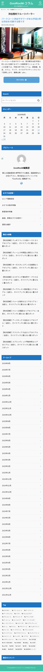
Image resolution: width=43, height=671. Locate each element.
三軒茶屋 (33, 639)
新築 (12, 646)
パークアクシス (16, 630)
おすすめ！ (7, 610)
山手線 (5, 646)
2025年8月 (6, 428)
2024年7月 (6, 511)
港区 (25, 646)
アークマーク (29, 610)
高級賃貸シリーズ (30, 649)
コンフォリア (17, 620)
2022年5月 (6, 556)
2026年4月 (6, 389)
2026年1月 (6, 395)
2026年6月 (6, 376)
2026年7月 (6, 370)
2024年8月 (6, 505)
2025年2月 (6, 466)
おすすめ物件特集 (9, 205)
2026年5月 (6, 383)
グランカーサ (18, 617)
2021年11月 (6, 595)
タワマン (13, 626)
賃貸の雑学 (6, 225)
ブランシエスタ (28, 630)
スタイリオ (20, 623)
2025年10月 (6, 415)
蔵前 (5, 649)
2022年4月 (6, 563)
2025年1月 (6, 473)
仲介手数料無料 (8, 642)
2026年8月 (6, 363)
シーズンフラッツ (9, 623)
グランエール (7, 617)
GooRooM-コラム (21, 3)
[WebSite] (21, 183)
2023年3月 (6, 531)
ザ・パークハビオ (29, 620)
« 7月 (4, 139)
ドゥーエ (6, 630)
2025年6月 (6, 440)
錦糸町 (11, 649)
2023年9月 (6, 524)
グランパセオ (29, 617)
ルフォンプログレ (22, 639)
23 (39, 130)
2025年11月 (6, 408)
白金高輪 (32, 646)
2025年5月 (6, 447)
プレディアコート (34, 633)
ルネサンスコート (9, 639)
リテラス (25, 636)
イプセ (18, 613)
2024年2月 (6, 518)
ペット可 (17, 636)
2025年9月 (6, 421)
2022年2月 (6, 576)
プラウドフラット (21, 633)
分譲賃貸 (18, 642)
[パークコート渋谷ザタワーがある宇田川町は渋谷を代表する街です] (21, 58)
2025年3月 (6, 460)
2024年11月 (6, 486)
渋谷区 (19, 646)
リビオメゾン (35, 636)
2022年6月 (6, 550)
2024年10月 (6, 492)
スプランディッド (32, 623)
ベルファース (7, 636)
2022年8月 (6, 537)
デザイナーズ (23, 626)
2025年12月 (6, 402)
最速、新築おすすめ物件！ (12, 218)
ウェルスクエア (27, 613)
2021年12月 (6, 588)
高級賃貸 (19, 649)
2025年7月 (6, 434)
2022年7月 (6, 543)
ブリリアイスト (8, 633)
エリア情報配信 (8, 199)
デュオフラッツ (34, 626)
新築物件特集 (7, 212)
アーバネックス (8, 613)
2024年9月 (6, 498)
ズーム (5, 626)
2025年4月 (6, 453)
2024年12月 (6, 479)
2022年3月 (6, 569)
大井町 (33, 642)
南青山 (26, 642)
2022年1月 (6, 582)
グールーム (7, 620)
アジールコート (17, 610)
